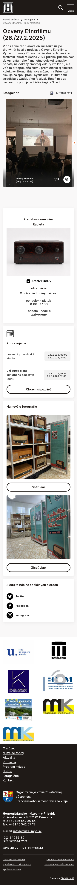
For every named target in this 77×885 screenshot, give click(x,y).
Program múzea (14, 767)
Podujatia (29, 19)
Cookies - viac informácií (60, 859)
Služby (7, 771)
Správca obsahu (12, 869)
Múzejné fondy (13, 753)
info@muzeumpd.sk (27, 831)
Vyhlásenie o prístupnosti (17, 864)
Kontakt (8, 780)
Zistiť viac (38, 487)
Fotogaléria (11, 776)
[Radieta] (38, 251)
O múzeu (9, 748)
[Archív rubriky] (28, 281)
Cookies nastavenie (14, 859)
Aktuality (9, 757)
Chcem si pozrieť (38, 389)
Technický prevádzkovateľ (59, 864)
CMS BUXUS (67, 878)
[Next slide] (74, 143)
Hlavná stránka (11, 19)
